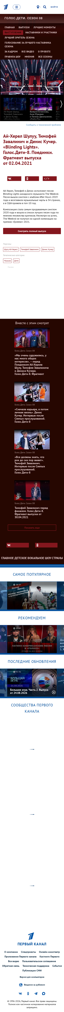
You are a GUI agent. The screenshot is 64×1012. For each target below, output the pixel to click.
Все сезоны (45, 56)
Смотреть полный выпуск (32, 231)
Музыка (7, 260)
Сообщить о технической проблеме (43, 124)
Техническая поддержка (36, 965)
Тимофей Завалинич (30, 249)
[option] (15, 111)
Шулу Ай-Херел (11, 249)
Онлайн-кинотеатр (49, 951)
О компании (11, 951)
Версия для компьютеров (32, 977)
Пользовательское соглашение (39, 961)
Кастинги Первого (49, 956)
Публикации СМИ (32, 970)
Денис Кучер (47, 249)
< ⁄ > (46, 179)
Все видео (13, 961)
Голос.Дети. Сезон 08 (24, 18)
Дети (16, 260)
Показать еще (32, 527)
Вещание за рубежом (34, 984)
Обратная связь (10, 965)
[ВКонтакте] (14, 178)
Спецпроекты (28, 951)
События (57, 965)
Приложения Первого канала (21, 956)
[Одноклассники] (32, 178)
